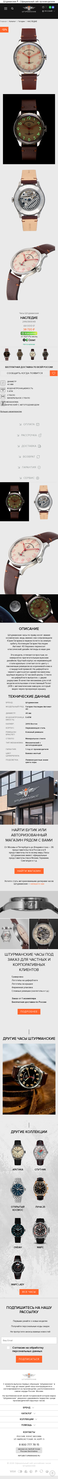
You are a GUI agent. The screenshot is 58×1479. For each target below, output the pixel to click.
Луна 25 (40, 1206)
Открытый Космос (17, 1208)
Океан (18, 1247)
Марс (40, 1247)
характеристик (11, 411)
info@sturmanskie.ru (29, 1455)
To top (52, 1473)
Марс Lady (17, 1284)
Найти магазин (29, 870)
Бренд (26, 1407)
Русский (48, 11)
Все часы (29, 1291)
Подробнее (29, 1011)
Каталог (27, 1413)
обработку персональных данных (28, 1349)
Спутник (40, 1169)
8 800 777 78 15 (29, 1444)
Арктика (18, 1169)
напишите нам (37, 883)
